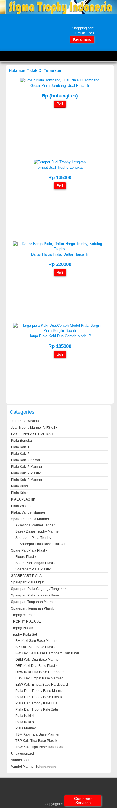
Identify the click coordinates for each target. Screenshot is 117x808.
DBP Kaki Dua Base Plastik (36, 666)
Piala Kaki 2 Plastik (26, 473)
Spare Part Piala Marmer (30, 519)
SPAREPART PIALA (26, 576)
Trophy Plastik (22, 628)
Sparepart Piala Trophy (33, 538)
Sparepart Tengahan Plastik (32, 608)
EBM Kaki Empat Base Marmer (39, 678)
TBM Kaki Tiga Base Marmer (37, 734)
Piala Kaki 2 (20, 454)
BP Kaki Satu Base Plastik (35, 647)
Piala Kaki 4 (24, 716)
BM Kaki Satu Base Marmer (36, 641)
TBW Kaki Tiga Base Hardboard (39, 747)
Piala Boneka (21, 441)
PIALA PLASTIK (23, 499)
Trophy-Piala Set (24, 635)
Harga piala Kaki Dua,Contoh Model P (59, 336)
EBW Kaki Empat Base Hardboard (41, 684)
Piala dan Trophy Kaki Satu (36, 709)
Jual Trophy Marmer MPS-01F (34, 428)
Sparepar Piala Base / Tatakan (43, 544)
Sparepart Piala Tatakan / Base (35, 595)
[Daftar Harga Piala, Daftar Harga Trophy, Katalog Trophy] (59, 249)
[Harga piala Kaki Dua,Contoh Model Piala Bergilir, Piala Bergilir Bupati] (59, 330)
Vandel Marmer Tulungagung (33, 767)
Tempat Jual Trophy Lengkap (59, 167)
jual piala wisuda (25, 421)
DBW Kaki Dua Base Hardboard (40, 672)
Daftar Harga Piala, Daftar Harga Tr (60, 254)
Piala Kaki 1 (20, 447)
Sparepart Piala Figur (27, 582)
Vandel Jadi (20, 760)
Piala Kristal (20, 486)
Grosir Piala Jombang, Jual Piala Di (59, 85)
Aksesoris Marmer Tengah (35, 525)
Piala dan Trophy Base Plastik (38, 697)
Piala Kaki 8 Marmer (26, 480)
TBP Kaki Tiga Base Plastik (36, 741)
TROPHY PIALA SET (27, 621)
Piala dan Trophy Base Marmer (39, 691)
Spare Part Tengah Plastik (35, 563)
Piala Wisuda (21, 506)
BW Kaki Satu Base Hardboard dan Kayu (47, 653)
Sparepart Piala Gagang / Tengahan (39, 589)
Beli (60, 104)
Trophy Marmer (23, 615)
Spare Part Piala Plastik (29, 550)
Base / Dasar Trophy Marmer (37, 531)
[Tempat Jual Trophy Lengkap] (60, 162)
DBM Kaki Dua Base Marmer (37, 660)
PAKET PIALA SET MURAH (32, 434)
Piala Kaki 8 (24, 722)
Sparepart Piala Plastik (33, 569)
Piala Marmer (25, 728)
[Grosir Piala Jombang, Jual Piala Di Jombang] (59, 80)
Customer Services (83, 800)
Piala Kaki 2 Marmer (26, 467)
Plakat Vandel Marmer (28, 512)
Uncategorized (22, 753)
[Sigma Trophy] (58, 13)
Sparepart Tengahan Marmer (33, 602)
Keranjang (82, 39)
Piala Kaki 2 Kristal (25, 460)
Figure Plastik (25, 557)
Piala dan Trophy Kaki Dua (36, 703)
